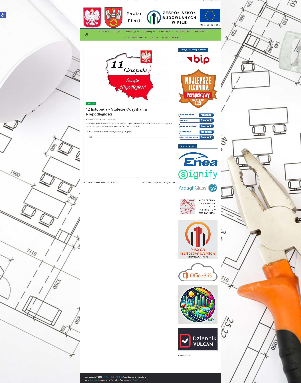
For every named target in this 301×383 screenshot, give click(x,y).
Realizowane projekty (134, 37)
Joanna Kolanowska (108, 119)
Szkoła (117, 31)
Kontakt (176, 37)
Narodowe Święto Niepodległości (157, 182)
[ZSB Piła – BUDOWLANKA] (86, 34)
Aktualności (104, 31)
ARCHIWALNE (185, 356)
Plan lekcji (147, 31)
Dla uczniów (164, 31)
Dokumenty (200, 31)
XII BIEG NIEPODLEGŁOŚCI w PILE (101, 182)
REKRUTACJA (131, 31)
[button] (3, 15)
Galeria (165, 37)
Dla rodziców (182, 31)
